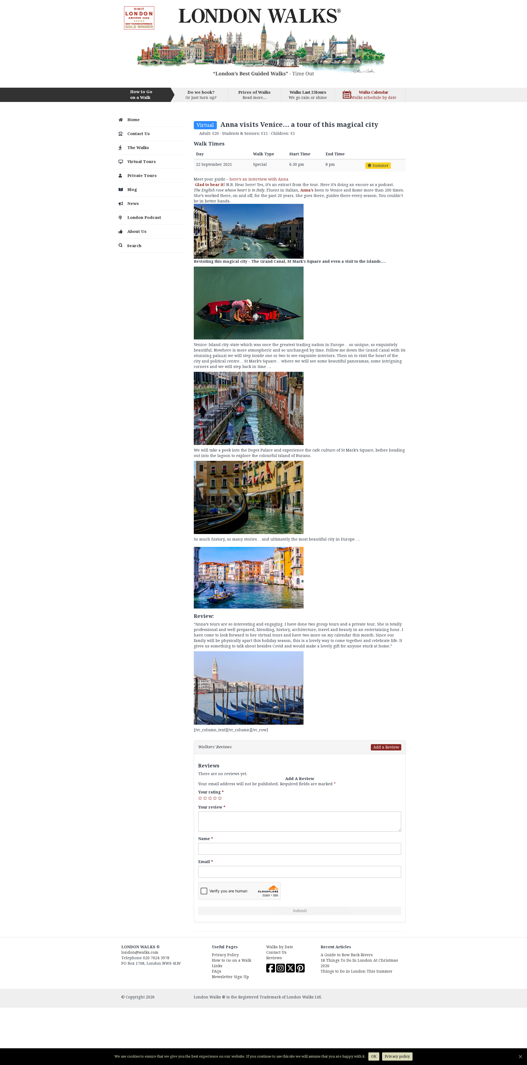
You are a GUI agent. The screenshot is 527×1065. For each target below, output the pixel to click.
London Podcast (144, 217)
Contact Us (138, 133)
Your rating (211, 792)
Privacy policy (397, 1056)
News (133, 203)
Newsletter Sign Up (230, 977)
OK (374, 1056)
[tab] (299, 747)
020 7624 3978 (156, 958)
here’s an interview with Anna (258, 179)
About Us (137, 231)
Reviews (274, 958)
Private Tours (142, 175)
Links (217, 966)
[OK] (520, 1056)
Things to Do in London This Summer (357, 971)
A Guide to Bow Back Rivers (347, 955)
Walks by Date (279, 947)
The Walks (138, 147)
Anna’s (306, 190)
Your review (211, 807)
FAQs (216, 971)
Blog (132, 189)
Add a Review (386, 747)
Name (205, 838)
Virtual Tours (141, 161)
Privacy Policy (225, 955)
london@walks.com (139, 952)
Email (205, 862)
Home (133, 119)
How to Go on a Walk (231, 960)
